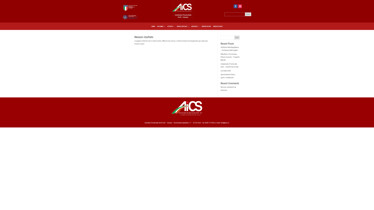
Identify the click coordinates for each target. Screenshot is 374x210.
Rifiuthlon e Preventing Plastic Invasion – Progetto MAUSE (230, 57)
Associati (194, 26)
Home (153, 26)
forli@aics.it (225, 123)
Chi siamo (160, 26)
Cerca (237, 37)
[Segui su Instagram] (240, 6)
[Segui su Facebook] (235, 6)
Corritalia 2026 (226, 71)
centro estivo (206, 26)
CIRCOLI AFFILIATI (182, 26)
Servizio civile (218, 26)
